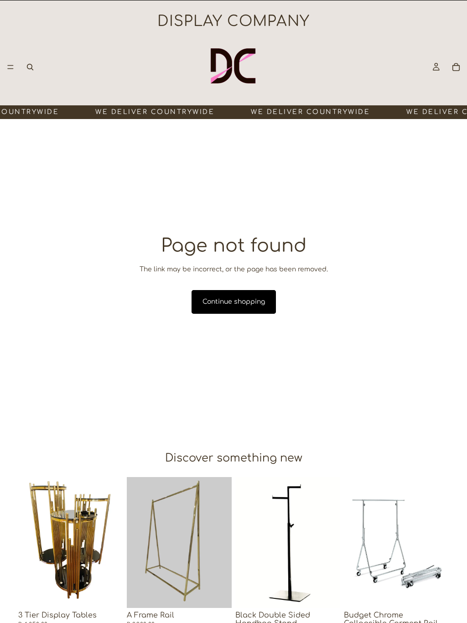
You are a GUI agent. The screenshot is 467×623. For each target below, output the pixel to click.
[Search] (30, 67)
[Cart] (456, 67)
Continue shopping (233, 301)
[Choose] (217, 594)
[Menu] (10, 67)
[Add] (109, 594)
